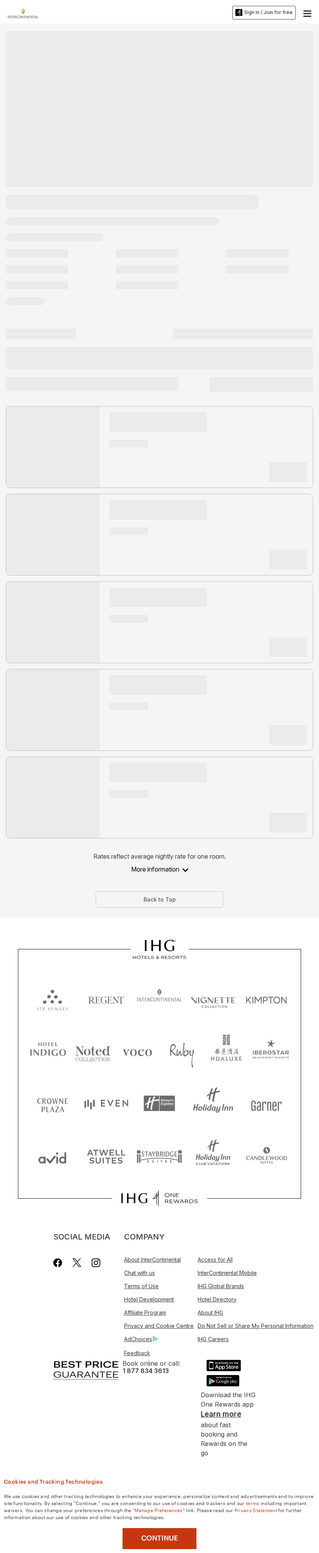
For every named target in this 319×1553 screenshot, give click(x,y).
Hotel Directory (217, 1299)
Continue (159, 1538)
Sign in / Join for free (268, 12)
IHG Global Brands (221, 1286)
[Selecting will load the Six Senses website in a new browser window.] (52, 998)
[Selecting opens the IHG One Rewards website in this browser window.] (159, 1198)
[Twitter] (76, 1262)
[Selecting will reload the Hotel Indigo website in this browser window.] (48, 1050)
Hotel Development (149, 1299)
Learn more (221, 1414)
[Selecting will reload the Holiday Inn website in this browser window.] (213, 1103)
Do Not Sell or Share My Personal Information (256, 1325)
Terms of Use (141, 1286)
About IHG (210, 1312)
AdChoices (138, 1339)
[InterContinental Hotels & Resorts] (25, 12)
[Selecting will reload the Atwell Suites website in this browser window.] (106, 1156)
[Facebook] (59, 1262)
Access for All (215, 1259)
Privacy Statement (256, 1509)
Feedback (137, 1353)
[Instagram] (95, 1262)
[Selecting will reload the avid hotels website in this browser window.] (52, 1156)
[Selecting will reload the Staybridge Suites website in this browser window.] (159, 1156)
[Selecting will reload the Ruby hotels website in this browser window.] (182, 1050)
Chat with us (139, 1273)
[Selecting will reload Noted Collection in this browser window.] (93, 1050)
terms (252, 1502)
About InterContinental (152, 1259)
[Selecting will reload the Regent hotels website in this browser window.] (106, 998)
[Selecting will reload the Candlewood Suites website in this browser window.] (266, 1156)
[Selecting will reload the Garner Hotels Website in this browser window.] (266, 1103)
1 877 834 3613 (146, 1371)
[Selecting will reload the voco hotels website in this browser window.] (137, 1050)
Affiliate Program (145, 1312)
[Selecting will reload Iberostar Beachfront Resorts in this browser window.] (271, 1050)
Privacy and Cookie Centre (159, 1325)
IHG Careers (213, 1339)
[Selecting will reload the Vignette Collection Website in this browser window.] (213, 998)
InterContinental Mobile (227, 1273)
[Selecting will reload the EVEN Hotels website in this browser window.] (106, 1103)
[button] (307, 12)
